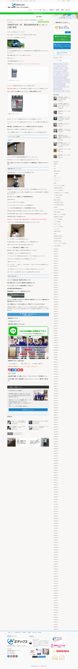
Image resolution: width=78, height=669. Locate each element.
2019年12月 (56, 431)
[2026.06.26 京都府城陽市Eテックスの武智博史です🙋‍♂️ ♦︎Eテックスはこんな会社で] (39, 651)
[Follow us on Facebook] (8, 656)
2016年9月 (56, 525)
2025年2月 (56, 294)
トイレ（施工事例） (57, 221)
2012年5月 (56, 619)
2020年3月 (56, 424)
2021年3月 (56, 395)
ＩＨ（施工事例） (57, 197)
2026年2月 (56, 265)
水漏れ (57, 84)
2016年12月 (56, 518)
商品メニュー (10, 632)
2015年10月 (56, 552)
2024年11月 (56, 301)
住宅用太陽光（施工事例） (58, 202)
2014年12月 (56, 576)
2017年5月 (56, 506)
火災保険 (55, 207)
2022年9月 (56, 352)
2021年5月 (56, 390)
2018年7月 (56, 472)
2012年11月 (56, 607)
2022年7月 (56, 357)
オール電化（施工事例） (58, 195)
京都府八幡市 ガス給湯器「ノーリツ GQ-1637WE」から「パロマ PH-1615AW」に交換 (64, 98)
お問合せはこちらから (28, 409)
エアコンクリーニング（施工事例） (60, 243)
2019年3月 (56, 453)
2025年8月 (56, 280)
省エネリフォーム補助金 (57, 86)
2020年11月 (56, 405)
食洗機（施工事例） (57, 231)
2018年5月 (56, 477)
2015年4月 (56, 566)
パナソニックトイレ (56, 70)
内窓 (54, 168)
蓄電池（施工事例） (57, 199)
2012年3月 (56, 624)
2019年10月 (56, 436)
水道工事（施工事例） (58, 238)
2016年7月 (56, 530)
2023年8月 (56, 325)
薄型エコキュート (66, 86)
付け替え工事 (55, 79)
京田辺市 (55, 77)
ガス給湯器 (55, 68)
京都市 (58, 77)
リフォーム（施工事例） (58, 219)
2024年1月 (56, 318)
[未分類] (45, 442)
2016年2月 (56, 542)
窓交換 (62, 86)
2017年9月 (56, 496)
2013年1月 (56, 602)
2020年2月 (56, 427)
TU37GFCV (66, 63)
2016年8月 (56, 528)
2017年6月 (56, 504)
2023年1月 (56, 342)
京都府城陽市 (65, 77)
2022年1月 (56, 371)
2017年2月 (56, 513)
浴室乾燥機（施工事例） (58, 187)
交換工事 (67, 75)
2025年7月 (56, 282)
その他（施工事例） (57, 245)
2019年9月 (56, 439)
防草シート (64, 91)
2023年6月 (56, 330)
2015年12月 (56, 547)
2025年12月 (56, 270)
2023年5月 (56, 333)
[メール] (11, 656)
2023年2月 (56, 340)
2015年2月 (56, 571)
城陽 (68, 79)
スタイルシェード (57, 180)
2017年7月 (56, 501)
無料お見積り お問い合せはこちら (28, 314)
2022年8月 (56, 354)
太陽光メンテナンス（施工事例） (60, 214)
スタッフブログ (56, 228)
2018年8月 (56, 470)
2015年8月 (56, 557)
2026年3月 (56, 263)
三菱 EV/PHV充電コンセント (18, 434)
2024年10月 (56, 304)
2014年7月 (56, 588)
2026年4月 (56, 260)
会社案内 (29, 632)
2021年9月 (56, 381)
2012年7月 (56, 614)
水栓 (54, 84)
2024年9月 (56, 306)
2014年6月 (56, 590)
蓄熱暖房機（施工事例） (58, 236)
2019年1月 (56, 458)
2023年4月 (56, 335)
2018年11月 (56, 463)
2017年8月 (56, 499)
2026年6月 (56, 256)
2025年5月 (56, 287)
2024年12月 (56, 299)
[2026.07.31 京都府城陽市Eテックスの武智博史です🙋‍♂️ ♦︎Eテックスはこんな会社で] (32, 651)
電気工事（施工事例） (58, 240)
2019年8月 (56, 441)
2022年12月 (56, 345)
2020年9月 (56, 410)
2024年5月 (56, 316)
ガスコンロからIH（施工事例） (59, 185)
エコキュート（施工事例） (58, 190)
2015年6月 (56, 561)
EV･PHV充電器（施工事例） (43, 21)
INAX (54, 63)
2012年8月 (56, 612)
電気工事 (68, 91)
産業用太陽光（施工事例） (58, 216)
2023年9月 (56, 323)
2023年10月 (56, 321)
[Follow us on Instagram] (16, 656)
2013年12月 (56, 593)
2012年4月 (56, 622)
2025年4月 (56, 289)
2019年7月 (56, 443)
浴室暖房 (55, 163)
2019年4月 (56, 451)
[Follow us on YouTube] (14, 656)
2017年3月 (56, 511)
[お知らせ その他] (11, 442)
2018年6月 (56, 475)
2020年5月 (56, 419)
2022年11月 (56, 347)
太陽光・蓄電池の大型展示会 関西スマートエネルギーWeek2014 (21, 442)
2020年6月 (56, 417)
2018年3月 (56, 482)
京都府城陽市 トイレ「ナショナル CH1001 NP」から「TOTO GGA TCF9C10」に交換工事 (64, 118)
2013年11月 (56, 595)
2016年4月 (56, 537)
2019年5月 (56, 448)
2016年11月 (56, 520)
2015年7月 (56, 559)
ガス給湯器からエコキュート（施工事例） (61, 192)
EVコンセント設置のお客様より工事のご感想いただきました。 (34, 442)
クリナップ (59, 68)
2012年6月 (56, 617)
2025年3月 (56, 292)
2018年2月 (56, 484)
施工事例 (24, 632)
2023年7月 (56, 328)
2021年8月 (56, 383)
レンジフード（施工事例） (58, 226)
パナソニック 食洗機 (65, 68)
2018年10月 (56, 465)
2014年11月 (56, 578)
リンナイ (55, 75)
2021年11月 (56, 376)
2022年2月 (56, 369)
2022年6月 (56, 359)
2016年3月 (56, 540)
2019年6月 (56, 446)
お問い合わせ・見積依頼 (36, 632)
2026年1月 (56, 268)
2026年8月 (56, 251)
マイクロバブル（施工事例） (59, 209)
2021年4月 (56, 393)
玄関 (54, 166)
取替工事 (66, 79)
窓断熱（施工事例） (57, 171)
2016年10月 (56, 523)
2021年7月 (56, 386)
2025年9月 (56, 277)
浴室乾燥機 (63, 84)
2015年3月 (56, 569)
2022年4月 (56, 364)
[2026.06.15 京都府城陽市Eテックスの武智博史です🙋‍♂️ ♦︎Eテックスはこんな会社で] (46, 651)
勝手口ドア (62, 79)
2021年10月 (56, 378)
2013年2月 (56, 600)
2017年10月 (56, 494)
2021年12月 (56, 374)
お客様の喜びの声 (18, 632)
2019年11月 (56, 434)
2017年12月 (56, 489)
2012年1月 (56, 626)
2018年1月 (56, 487)
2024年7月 (56, 311)
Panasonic (57, 63)
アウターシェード (57, 178)
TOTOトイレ (62, 63)
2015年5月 (56, 564)
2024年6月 (56, 313)
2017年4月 (56, 508)
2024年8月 (56, 309)
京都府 (61, 77)
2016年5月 (56, 535)
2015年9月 (56, 554)
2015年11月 (56, 549)
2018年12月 (56, 460)
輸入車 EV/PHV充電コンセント (58, 91)
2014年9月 (56, 583)
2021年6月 (56, 388)
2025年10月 (56, 275)
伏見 (59, 79)
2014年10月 (56, 581)
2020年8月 (56, 412)
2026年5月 (56, 258)
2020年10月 (56, 407)
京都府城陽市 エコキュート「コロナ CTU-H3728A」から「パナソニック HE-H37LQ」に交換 (64, 143)
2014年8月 (56, 585)
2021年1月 (56, 400)
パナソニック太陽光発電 (63, 70)
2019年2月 (56, 455)
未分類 (55, 233)
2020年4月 (56, 422)
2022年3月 (56, 366)
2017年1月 (56, 516)
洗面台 (60, 84)
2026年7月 (56, 253)
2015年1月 (56, 573)
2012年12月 (56, 605)
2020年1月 (56, 429)
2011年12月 (56, 629)
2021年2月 (56, 398)
